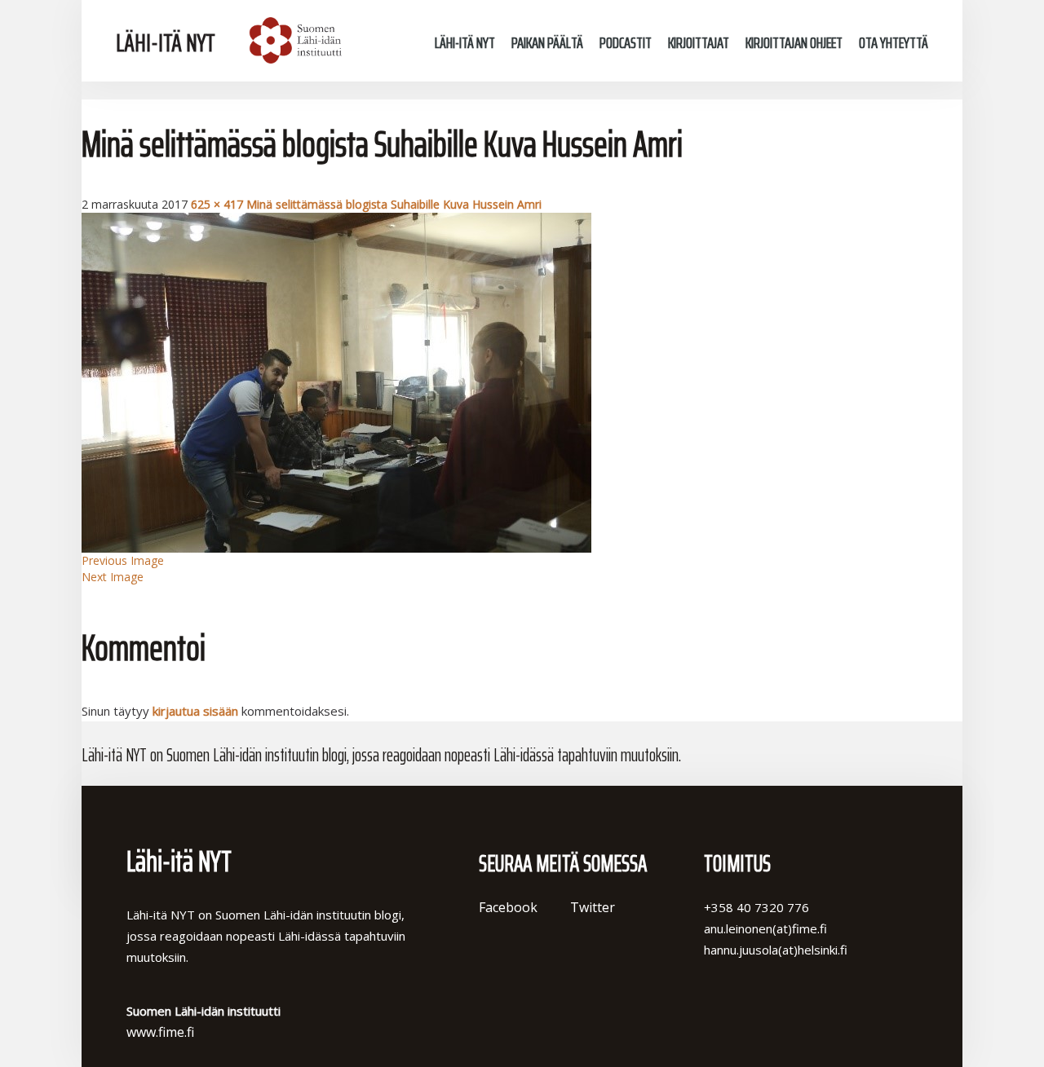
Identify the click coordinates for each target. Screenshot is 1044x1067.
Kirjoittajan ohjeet (794, 42)
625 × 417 (217, 204)
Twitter (592, 907)
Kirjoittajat (698, 42)
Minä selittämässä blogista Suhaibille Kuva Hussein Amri (394, 204)
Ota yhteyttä (893, 42)
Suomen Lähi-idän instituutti (293, 41)
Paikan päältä (547, 42)
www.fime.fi (160, 1032)
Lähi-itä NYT (165, 43)
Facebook (508, 907)
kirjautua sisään (195, 711)
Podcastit (625, 42)
